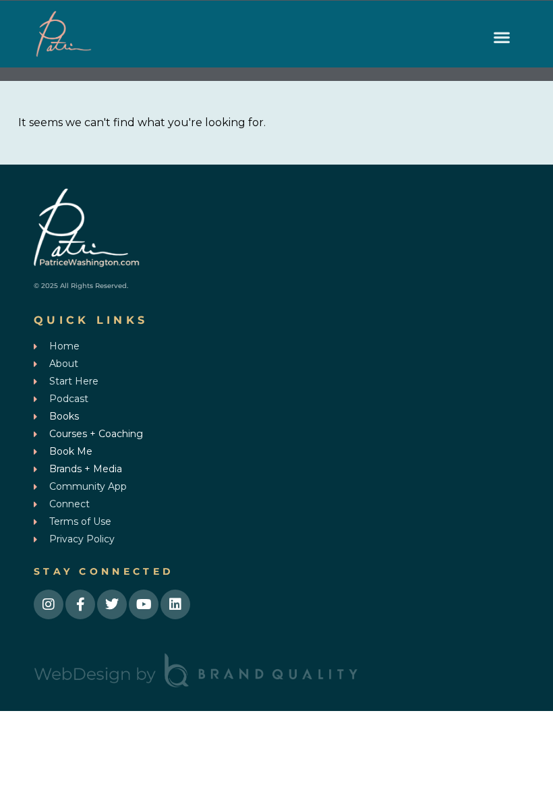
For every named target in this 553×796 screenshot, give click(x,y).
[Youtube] (143, 604)
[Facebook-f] (80, 604)
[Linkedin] (175, 604)
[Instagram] (48, 604)
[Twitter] (112, 604)
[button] (501, 37)
